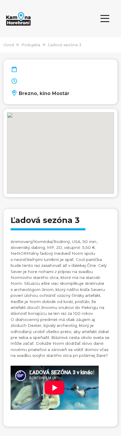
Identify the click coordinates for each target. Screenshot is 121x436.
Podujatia (30, 44)
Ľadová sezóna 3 (64, 44)
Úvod (9, 44)
